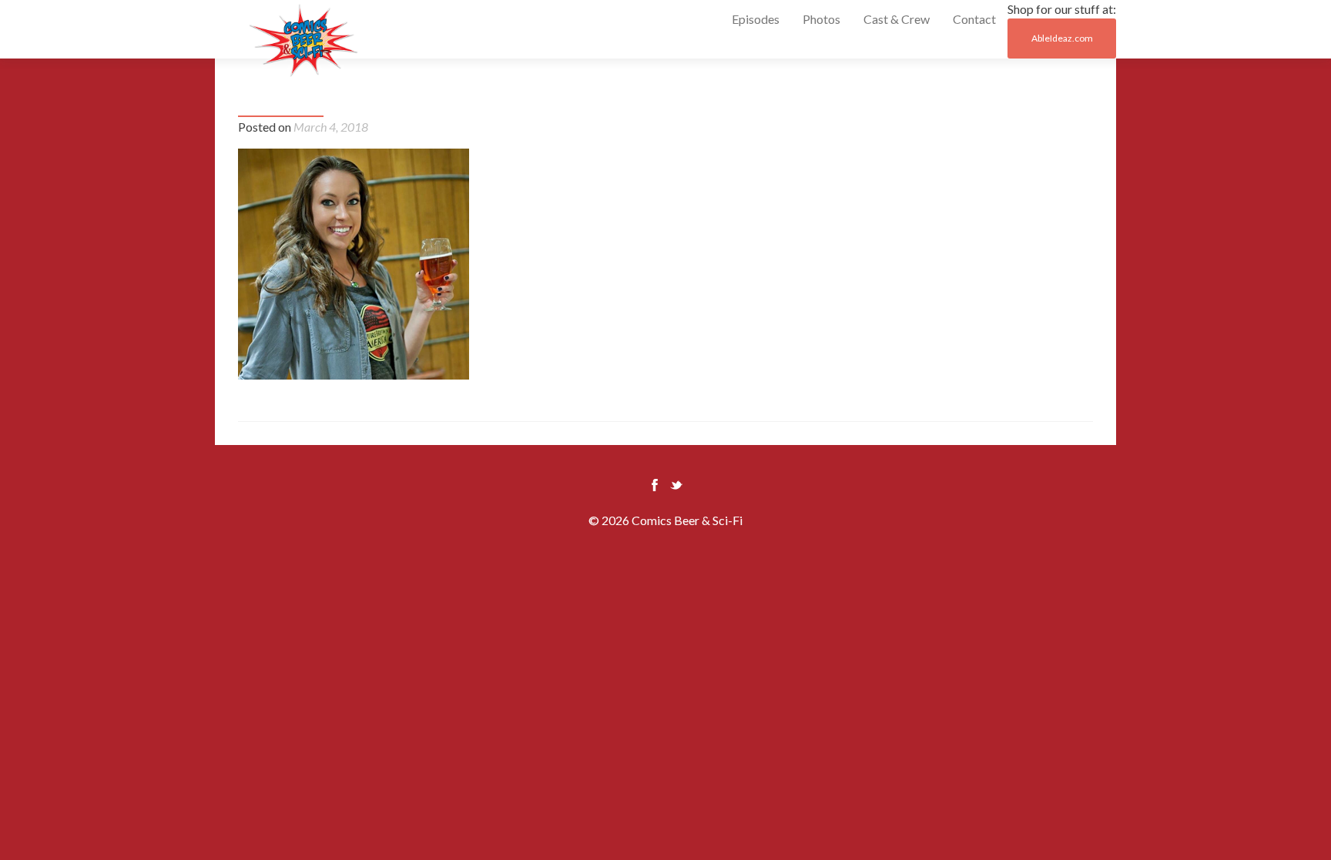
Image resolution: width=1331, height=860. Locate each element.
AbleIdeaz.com (1062, 38)
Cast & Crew (896, 19)
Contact (974, 19)
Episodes (755, 19)
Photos (821, 19)
